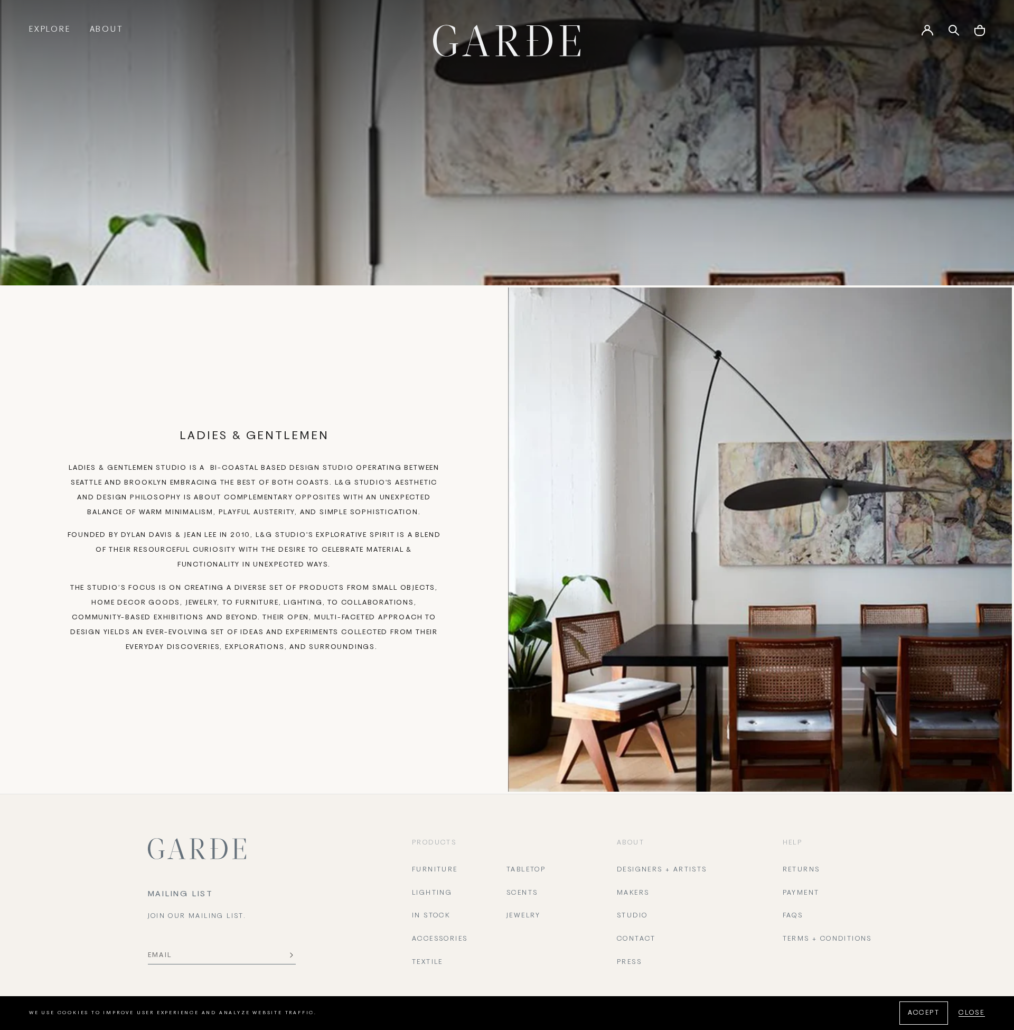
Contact (636, 939)
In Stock (431, 916)
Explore (50, 29)
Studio (632, 916)
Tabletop (526, 870)
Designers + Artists (662, 870)
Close (972, 1013)
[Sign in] (927, 34)
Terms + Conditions (827, 939)
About (106, 29)
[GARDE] (506, 41)
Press (629, 962)
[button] (979, 34)
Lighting (432, 893)
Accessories (439, 939)
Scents (522, 893)
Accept (924, 1013)
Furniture (435, 870)
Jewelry (523, 916)
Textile (427, 962)
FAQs (793, 916)
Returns (801, 870)
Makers (633, 893)
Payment (801, 893)
